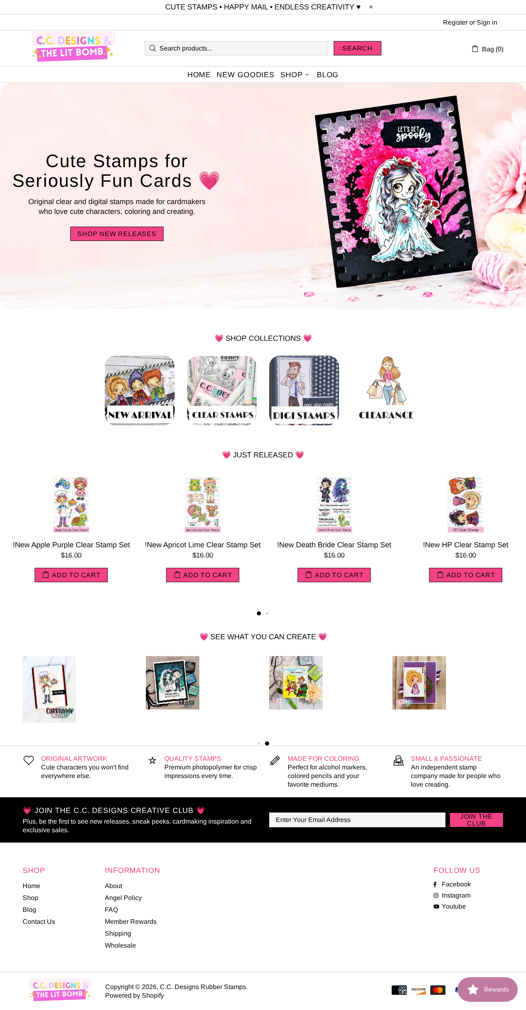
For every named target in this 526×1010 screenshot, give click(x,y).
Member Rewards (131, 921)
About (113, 885)
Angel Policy (123, 897)
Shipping (118, 933)
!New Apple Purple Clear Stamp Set (66, 545)
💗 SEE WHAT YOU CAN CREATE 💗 (263, 637)
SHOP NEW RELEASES (117, 233)
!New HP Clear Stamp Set (460, 545)
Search (357, 48)
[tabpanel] (66, 536)
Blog (29, 909)
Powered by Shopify (134, 995)
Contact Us (39, 921)
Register (455, 22)
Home (31, 885)
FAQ (111, 909)
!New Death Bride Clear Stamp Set (329, 545)
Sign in (487, 22)
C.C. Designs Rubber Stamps (74, 48)
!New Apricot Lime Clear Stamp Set (197, 545)
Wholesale (120, 945)
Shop (30, 897)
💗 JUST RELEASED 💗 (263, 455)
